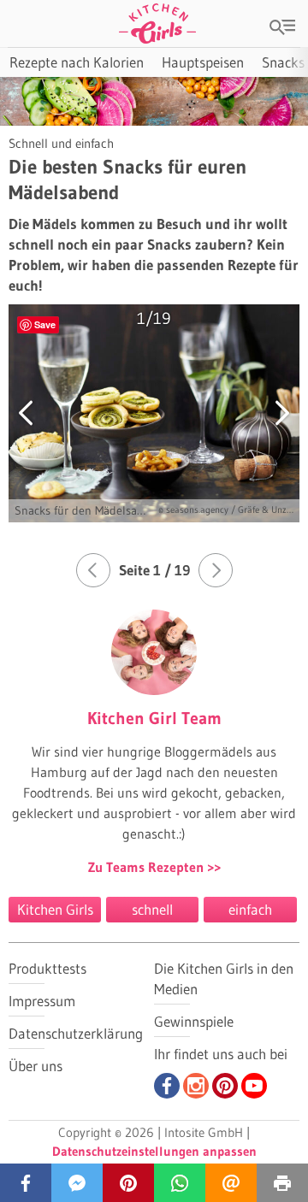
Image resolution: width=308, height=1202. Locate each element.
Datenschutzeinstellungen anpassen (154, 1151)
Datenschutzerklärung (76, 1033)
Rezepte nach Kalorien (76, 62)
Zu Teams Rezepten (147, 866)
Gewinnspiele (194, 1021)
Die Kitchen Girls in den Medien (223, 978)
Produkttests (47, 968)
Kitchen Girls (55, 909)
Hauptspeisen (203, 62)
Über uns (35, 1066)
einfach (250, 909)
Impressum (42, 1001)
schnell (152, 909)
